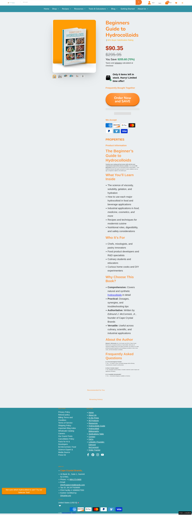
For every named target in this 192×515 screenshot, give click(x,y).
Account (151, 2)
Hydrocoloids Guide (97, 426)
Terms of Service (65, 423)
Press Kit (62, 455)
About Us (142, 8)
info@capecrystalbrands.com (72, 485)
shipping (118, 63)
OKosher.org (65, 495)
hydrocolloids (115, 295)
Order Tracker (94, 450)
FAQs (91, 439)
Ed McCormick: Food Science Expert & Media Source (67, 449)
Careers (61, 433)
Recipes (65, 8)
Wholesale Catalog (66, 431)
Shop (54, 8)
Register (159, 3)
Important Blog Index (67, 428)
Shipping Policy (64, 425)
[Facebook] (88, 454)
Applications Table (96, 434)
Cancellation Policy (66, 439)
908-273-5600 (75, 479)
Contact (92, 437)
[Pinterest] (92, 454)
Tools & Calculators (97, 8)
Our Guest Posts (65, 436)
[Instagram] (97, 454)
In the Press (94, 418)
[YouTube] (102, 454)
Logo (11, 2)
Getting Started (128, 8)
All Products (94, 420)
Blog (113, 8)
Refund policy (64, 415)
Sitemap (74, 512)
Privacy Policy (64, 412)
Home (46, 8)
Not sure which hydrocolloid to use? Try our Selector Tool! (24, 491)
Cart (168, 2)
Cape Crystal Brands (66, 512)
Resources (78, 8)
